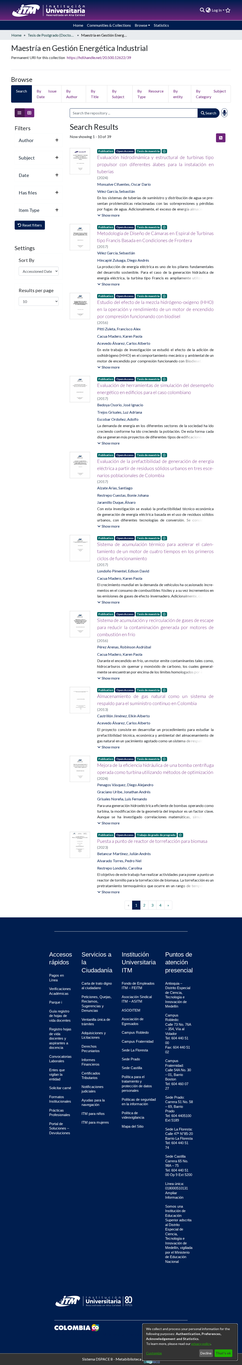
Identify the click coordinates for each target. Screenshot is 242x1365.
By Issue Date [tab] (46, 94)
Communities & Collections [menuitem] (109, 25)
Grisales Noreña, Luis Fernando (122, 799)
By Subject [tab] (118, 94)
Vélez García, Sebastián (116, 191)
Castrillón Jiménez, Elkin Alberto (123, 716)
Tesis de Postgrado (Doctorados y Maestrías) (51, 35)
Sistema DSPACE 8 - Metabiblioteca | (113, 1359)
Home (16, 35)
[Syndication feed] (220, 137)
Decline (206, 1353)
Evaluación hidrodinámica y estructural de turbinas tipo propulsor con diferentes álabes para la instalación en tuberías (155, 164)
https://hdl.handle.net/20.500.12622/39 (99, 57)
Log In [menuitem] (217, 10)
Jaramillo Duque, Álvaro (116, 502)
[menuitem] (208, 10)
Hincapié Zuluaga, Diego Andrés (123, 260)
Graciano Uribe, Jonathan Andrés (124, 792)
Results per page (36, 290)
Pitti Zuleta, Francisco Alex (119, 329)
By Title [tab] (95, 94)
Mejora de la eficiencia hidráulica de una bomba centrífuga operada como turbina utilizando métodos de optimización (155, 768)
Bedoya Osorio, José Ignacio (120, 405)
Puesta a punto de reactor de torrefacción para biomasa (152, 841)
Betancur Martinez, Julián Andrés (124, 853)
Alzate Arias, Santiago (115, 488)
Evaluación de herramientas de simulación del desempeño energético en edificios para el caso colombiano (155, 388)
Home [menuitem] (78, 25)
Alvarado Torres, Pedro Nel (119, 860)
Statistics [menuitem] (161, 25)
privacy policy (201, 1344)
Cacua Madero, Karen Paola (119, 336)
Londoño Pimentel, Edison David (123, 571)
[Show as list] (20, 112)
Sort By (26, 260)
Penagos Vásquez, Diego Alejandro (125, 784)
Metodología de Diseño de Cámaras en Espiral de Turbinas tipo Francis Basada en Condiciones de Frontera (155, 236)
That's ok (223, 1353)
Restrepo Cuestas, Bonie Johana (123, 495)
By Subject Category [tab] (211, 94)
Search (210, 113)
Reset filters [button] (32, 225)
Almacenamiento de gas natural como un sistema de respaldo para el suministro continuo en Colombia (155, 699)
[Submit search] (202, 10)
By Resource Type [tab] (150, 94)
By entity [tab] (178, 94)
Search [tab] (21, 91)
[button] (108, 215)
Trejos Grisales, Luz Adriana (119, 412)
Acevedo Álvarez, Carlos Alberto (123, 343)
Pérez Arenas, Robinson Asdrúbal (124, 647)
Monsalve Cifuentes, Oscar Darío (124, 184)
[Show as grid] (29, 112)
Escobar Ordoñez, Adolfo (117, 419)
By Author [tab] (72, 94)
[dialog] (190, 1342)
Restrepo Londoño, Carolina (119, 868)
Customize (154, 1353)
